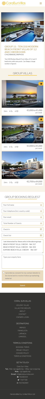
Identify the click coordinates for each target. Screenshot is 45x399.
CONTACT (22, 314)
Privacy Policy (22, 350)
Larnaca (22, 334)
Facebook (23, 377)
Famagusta (22, 331)
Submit (22, 285)
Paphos (23, 328)
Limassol (22, 337)
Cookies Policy (22, 353)
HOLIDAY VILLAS (22, 305)
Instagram (23, 383)
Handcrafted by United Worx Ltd (22, 394)
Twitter (23, 380)
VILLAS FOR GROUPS (23, 308)
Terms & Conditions (22, 356)
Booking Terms (22, 347)
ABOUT (22, 311)
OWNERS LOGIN (22, 317)
